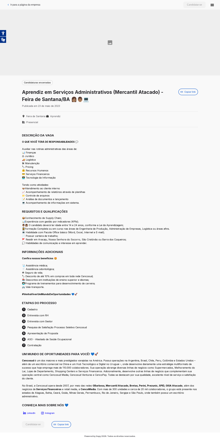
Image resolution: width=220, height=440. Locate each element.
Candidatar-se (194, 4)
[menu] (212, 5)
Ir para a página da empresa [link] (25, 4)
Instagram (49, 413)
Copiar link (190, 92)
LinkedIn (31, 413)
